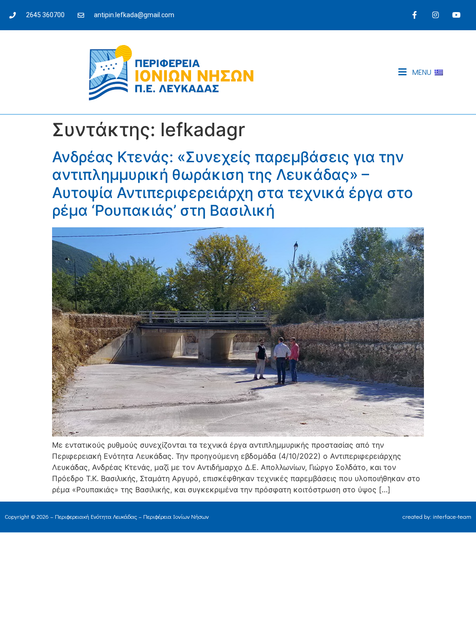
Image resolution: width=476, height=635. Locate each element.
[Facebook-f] (414, 15)
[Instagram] (435, 15)
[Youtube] (456, 15)
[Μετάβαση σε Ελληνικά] (439, 72)
